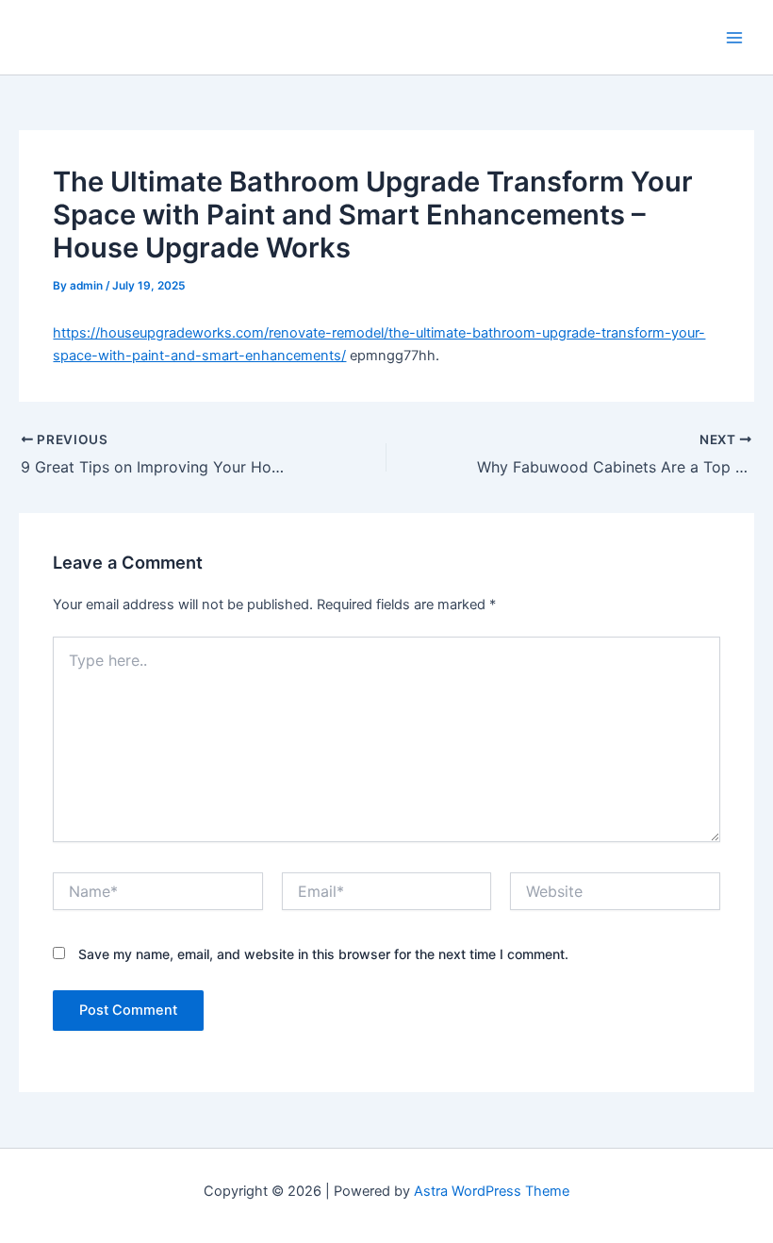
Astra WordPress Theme (491, 1191)
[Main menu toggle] (734, 38)
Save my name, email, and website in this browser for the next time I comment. (323, 954)
